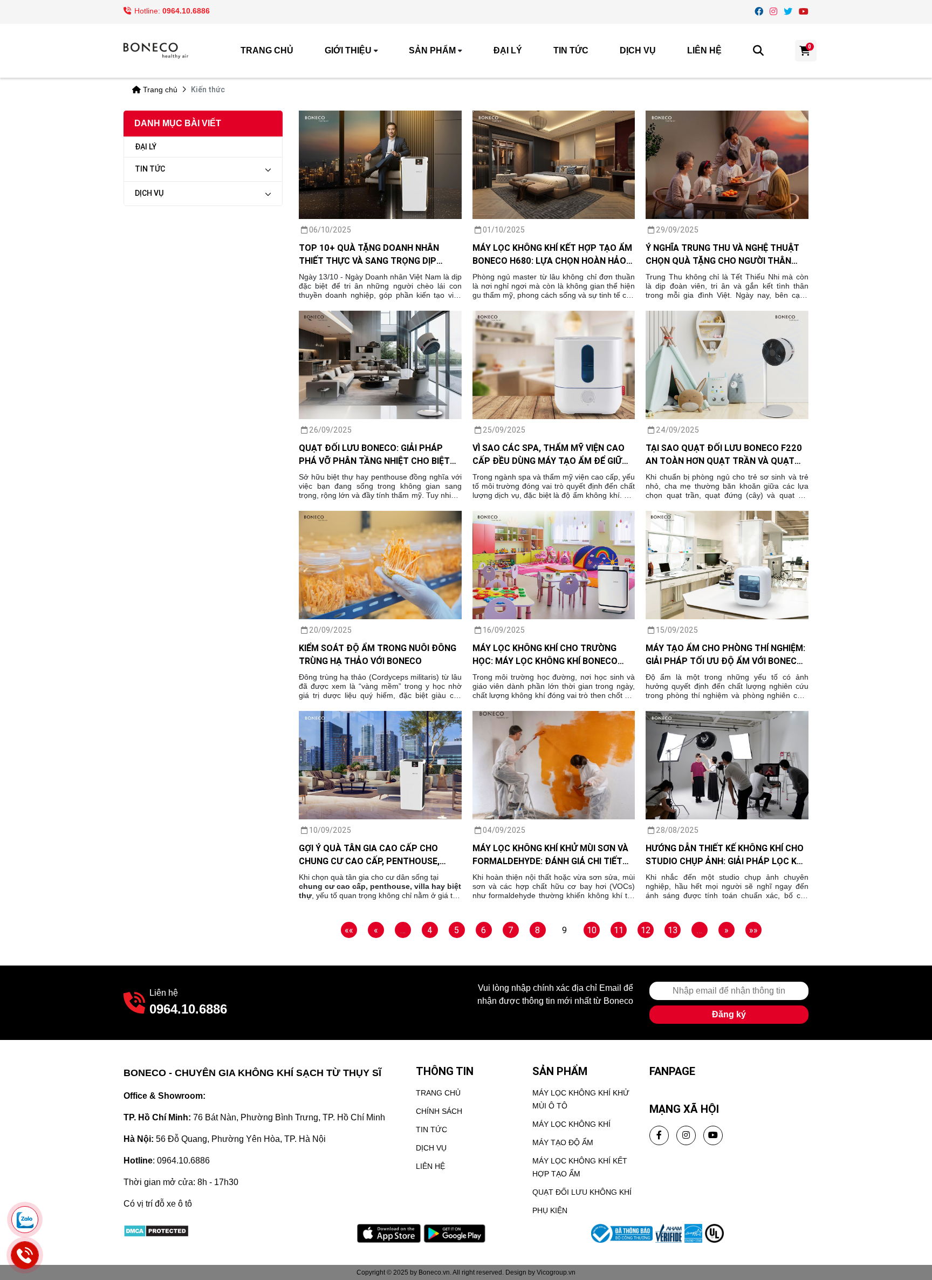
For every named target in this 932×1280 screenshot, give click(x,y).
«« (349, 930)
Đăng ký (729, 1014)
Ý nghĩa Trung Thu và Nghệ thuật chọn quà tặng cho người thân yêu (722, 254)
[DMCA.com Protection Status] (156, 1230)
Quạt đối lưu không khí (582, 1192)
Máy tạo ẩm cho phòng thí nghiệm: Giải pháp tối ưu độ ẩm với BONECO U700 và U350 (725, 654)
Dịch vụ (638, 50)
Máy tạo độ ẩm (562, 1142)
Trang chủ (267, 50)
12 (645, 930)
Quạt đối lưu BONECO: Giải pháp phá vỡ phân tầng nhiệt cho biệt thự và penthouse (374, 454)
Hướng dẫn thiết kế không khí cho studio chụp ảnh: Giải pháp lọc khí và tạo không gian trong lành (725, 855)
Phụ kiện (549, 1210)
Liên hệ (704, 50)
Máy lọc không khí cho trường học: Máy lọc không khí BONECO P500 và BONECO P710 (545, 654)
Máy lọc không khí (571, 1124)
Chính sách (439, 1111)
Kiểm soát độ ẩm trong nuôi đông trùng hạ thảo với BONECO (377, 654)
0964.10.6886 (186, 10)
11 (618, 930)
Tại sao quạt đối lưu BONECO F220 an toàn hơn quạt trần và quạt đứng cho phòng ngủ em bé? (724, 454)
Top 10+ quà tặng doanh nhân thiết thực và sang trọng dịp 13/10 (369, 254)
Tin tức (570, 50)
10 (592, 930)
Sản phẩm (432, 50)
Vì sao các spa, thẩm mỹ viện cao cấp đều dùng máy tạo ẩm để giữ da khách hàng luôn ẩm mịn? (548, 454)
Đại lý (508, 50)
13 (672, 930)
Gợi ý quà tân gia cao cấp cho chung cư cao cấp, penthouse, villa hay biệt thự (369, 855)
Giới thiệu (348, 50)
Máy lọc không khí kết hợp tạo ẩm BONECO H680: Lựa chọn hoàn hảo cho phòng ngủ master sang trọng (552, 254)
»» (753, 930)
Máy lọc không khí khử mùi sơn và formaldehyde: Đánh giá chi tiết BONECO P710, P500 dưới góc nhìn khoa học (550, 855)
